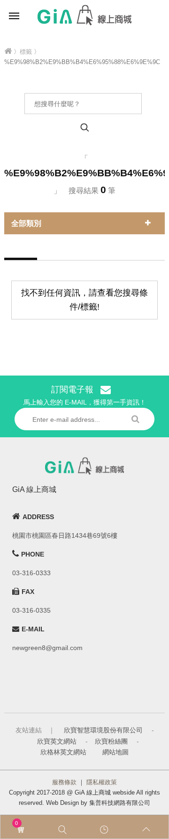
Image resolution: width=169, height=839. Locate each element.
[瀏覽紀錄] (105, 829)
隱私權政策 (101, 782)
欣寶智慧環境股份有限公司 (103, 730)
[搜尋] (64, 829)
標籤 (26, 51)
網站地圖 (115, 752)
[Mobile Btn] (14, 15)
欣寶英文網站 (57, 741)
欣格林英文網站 (63, 752)
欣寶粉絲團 (111, 741)
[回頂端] (148, 829)
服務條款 (64, 782)
